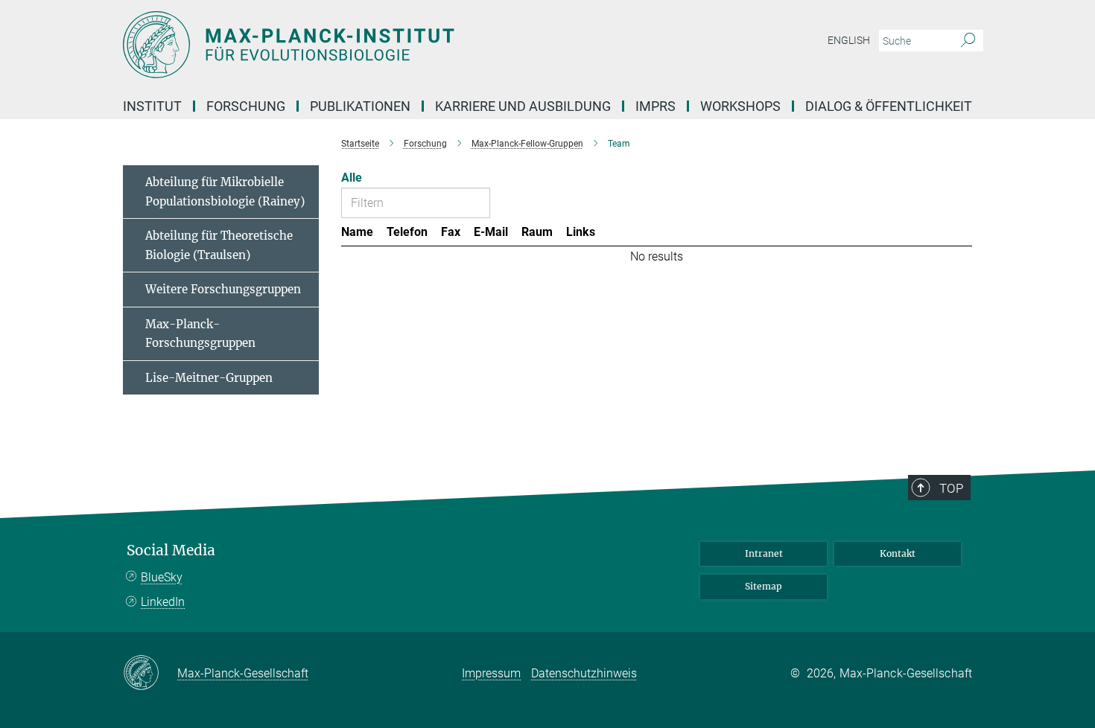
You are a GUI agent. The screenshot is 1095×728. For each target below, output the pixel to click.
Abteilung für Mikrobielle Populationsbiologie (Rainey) (225, 191)
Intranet (764, 553)
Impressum (491, 673)
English (849, 40)
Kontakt (897, 553)
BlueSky (161, 577)
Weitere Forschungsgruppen (223, 289)
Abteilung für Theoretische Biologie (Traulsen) (219, 245)
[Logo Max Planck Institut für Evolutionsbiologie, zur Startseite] (402, 44)
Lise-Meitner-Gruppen (209, 378)
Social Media (171, 550)
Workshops (740, 106)
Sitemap (763, 586)
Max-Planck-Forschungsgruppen (200, 334)
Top (951, 488)
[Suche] (968, 41)
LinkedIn (163, 602)
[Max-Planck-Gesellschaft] (150, 674)
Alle (351, 177)
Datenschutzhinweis (584, 673)
